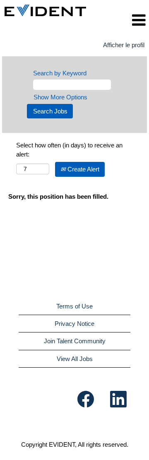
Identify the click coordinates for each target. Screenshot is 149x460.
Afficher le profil (123, 44)
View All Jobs (75, 358)
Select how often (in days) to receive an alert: (69, 149)
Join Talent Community (75, 340)
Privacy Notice (74, 323)
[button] (131, 20)
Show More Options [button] (60, 97)
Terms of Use (74, 306)
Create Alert (82, 169)
